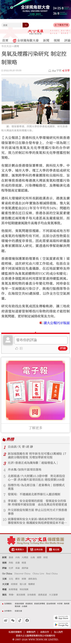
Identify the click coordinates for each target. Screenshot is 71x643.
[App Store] (62, 618)
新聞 (4, 557)
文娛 (4, 579)
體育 (17, 579)
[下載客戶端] (55, 25)
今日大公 (6, 46)
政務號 (14, 584)
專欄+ (11, 594)
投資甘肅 (18, 611)
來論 (17, 568)
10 (5, 520)
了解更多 (35, 428)
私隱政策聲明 (15, 632)
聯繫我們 (31, 632)
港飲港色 (32, 579)
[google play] (62, 624)
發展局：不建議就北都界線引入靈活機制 (34, 494)
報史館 (56, 549)
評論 (63, 348)
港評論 (25, 568)
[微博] (5, 620)
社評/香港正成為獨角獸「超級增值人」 (33, 463)
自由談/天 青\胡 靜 (20, 446)
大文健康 (53, 594)
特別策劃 (24, 589)
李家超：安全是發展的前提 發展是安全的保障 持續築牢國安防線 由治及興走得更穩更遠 (37, 502)
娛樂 (24, 579)
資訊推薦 (20, 594)
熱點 (11, 562)
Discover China (22, 573)
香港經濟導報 (39, 604)
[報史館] (50, 549)
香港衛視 (29, 604)
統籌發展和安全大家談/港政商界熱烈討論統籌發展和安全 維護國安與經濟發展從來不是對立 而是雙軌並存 (37, 521)
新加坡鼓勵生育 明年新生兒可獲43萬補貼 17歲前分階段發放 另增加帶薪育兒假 (37, 455)
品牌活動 (38, 549)
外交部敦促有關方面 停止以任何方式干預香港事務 (37, 511)
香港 (11, 557)
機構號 (31, 584)
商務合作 (44, 632)
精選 (24, 562)
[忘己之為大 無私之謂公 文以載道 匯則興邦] (60, 32)
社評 (11, 568)
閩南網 (17, 606)
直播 (17, 562)
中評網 (59, 604)
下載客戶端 (62, 25)
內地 (17, 557)
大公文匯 (35, 32)
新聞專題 (13, 589)
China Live (38, 573)
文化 (11, 579)
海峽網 (66, 604)
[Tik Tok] (20, 620)
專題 (4, 589)
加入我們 (58, 632)
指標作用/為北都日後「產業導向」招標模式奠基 (36, 487)
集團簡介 (19, 549)
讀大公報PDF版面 (57, 323)
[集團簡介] (13, 549)
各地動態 (31, 594)
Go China (7, 573)
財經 (45, 557)
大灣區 (25, 557)
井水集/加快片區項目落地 (24, 469)
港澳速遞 (42, 594)
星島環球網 (51, 604)
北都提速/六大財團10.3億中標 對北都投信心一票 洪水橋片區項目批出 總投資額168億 (36, 477)
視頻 (4, 562)
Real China (52, 573)
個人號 (23, 584)
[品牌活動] (31, 549)
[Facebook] (27, 620)
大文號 (5, 584)
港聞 (16, 46)
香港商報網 (19, 604)
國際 (39, 557)
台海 (32, 557)
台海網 (24, 606)
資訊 (4, 594)
